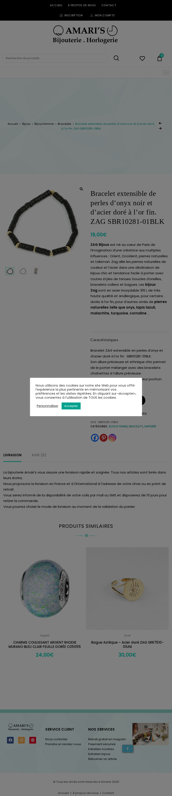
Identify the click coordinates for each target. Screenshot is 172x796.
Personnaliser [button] (47, 406)
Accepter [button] (71, 406)
